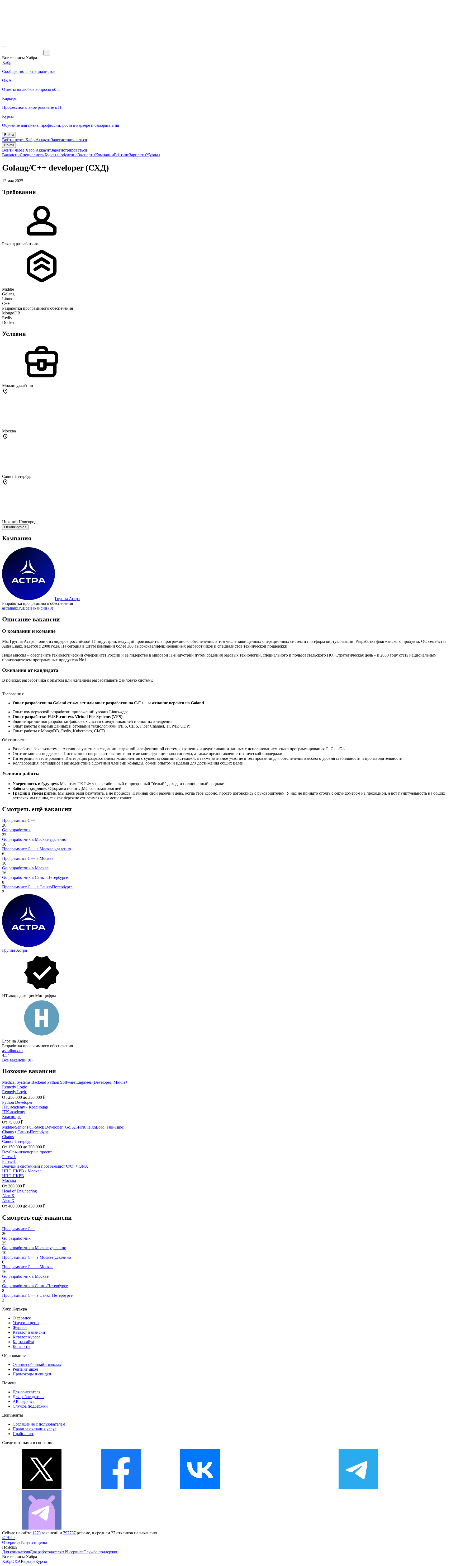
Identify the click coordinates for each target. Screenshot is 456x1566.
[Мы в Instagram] (279, 1487)
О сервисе (22, 1318)
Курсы (41, 1561)
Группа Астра (67, 598)
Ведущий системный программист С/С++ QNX (45, 1166)
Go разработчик (16, 830)
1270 (36, 1533)
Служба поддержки (30, 1406)
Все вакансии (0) (38, 608)
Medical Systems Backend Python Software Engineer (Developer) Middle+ (65, 1082)
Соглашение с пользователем (39, 1424)
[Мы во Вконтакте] (200, 1487)
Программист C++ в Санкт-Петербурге (37, 887)
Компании (104, 155)
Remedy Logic (14, 1087)
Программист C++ (18, 820)
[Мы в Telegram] (358, 1487)
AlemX (8, 1196)
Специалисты (32, 155)
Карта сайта (23, 1341)
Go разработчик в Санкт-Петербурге (35, 877)
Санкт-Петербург (33, 1132)
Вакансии (11, 155)
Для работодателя (28, 1396)
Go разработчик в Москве (25, 868)
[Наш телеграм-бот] (41, 1528)
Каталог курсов (27, 1337)
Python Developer (17, 1102)
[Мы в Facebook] (120, 1487)
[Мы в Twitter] (41, 1487)
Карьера (28, 1561)
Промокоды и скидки (32, 1374)
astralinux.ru (12, 608)
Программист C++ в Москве (27, 858)
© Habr (8, 1537)
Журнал (153, 155)
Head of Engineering (19, 1191)
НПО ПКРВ (13, 1171)
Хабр (6, 1561)
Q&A (16, 1561)
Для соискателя (26, 1392)
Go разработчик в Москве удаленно (34, 839)
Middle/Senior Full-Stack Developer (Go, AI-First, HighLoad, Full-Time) (63, 1127)
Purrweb (9, 1156)
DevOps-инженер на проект (27, 1152)
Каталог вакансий (29, 1332)
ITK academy (13, 1107)
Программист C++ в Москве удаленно (36, 849)
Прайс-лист (23, 1433)
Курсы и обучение (61, 155)
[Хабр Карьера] (22, 52)
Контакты (21, 1346)
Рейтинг (121, 155)
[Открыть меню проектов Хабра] (4, 46)
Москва (34, 1171)
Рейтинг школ (25, 1369)
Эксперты (86, 155)
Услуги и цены (26, 1322)
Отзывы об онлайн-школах (37, 1364)
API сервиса (24, 1401)
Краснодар (38, 1107)
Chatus (8, 1132)
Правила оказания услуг (34, 1429)
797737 (69, 1533)
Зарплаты (137, 155)
